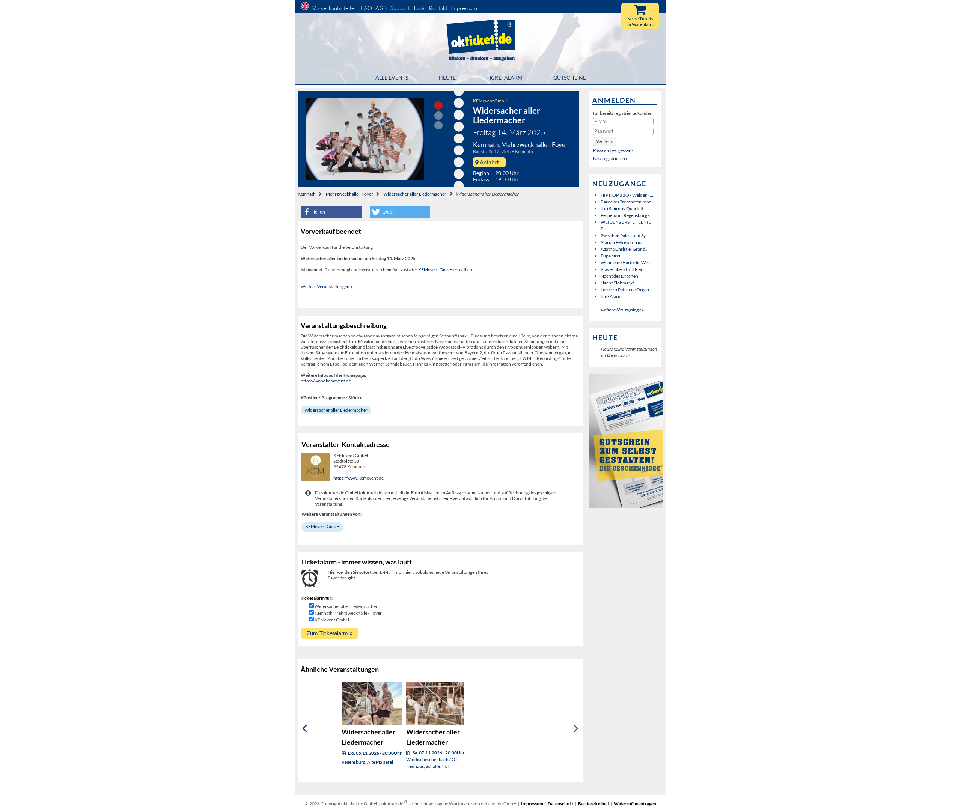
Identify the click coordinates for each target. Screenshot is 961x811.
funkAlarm (611, 296)
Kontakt (438, 8)
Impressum (464, 8)
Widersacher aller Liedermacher (414, 194)
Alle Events (391, 77)
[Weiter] (576, 728)
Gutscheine (569, 77)
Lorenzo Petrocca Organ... (626, 289)
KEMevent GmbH (490, 101)
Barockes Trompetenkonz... (628, 202)
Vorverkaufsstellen (334, 8)
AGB (381, 8)
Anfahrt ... (491, 162)
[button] (331, 212)
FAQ (366, 8)
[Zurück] (304, 728)
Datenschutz (561, 803)
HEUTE (447, 77)
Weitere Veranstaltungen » (326, 286)
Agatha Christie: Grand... (625, 249)
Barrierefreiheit (593, 803)
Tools (419, 8)
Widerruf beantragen (635, 803)
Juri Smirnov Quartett (622, 208)
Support (400, 8)
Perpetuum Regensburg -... (626, 215)
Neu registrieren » (610, 158)
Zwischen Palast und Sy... (625, 235)
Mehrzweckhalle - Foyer (349, 194)
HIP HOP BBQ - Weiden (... (627, 195)
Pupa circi (610, 256)
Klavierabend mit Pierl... (624, 269)
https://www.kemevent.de (326, 381)
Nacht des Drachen (619, 276)
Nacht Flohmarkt (617, 283)
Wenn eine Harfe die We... (626, 262)
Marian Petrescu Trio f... (624, 242)
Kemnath (307, 194)
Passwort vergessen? (613, 150)
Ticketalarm (505, 77)
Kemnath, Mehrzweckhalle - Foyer (348, 613)
